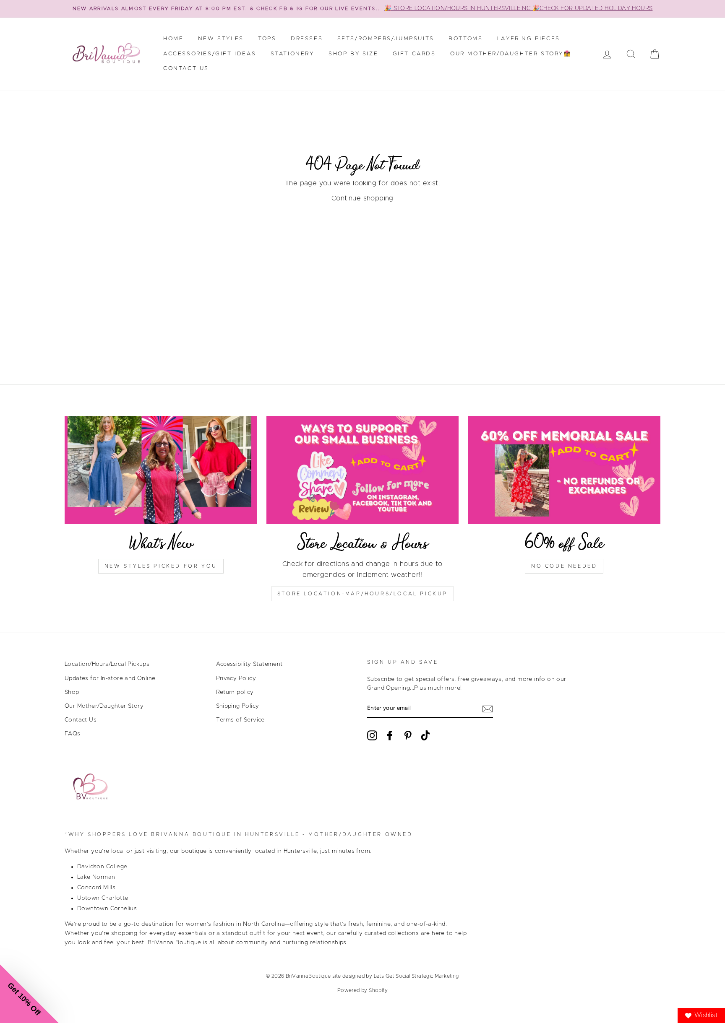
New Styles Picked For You (160, 566)
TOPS (267, 39)
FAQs (73, 734)
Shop (72, 692)
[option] (362, 8)
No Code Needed (564, 566)
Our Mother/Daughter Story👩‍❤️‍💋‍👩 (510, 54)
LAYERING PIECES (528, 39)
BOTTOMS (465, 39)
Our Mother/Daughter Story (104, 706)
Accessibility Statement (249, 664)
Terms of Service (240, 720)
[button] (29, 993)
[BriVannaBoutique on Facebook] (390, 735)
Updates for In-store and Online (110, 678)
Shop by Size (353, 54)
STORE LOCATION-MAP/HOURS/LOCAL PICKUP (362, 593)
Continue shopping (362, 198)
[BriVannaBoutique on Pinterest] (408, 735)
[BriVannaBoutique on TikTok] (425, 735)
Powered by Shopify (362, 990)
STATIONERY (292, 54)
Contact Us (186, 68)
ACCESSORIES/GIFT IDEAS (209, 54)
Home (173, 39)
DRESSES (307, 39)
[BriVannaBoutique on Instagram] (372, 735)
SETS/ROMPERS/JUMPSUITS (385, 39)
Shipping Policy (237, 706)
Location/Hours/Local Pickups (107, 664)
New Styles (221, 39)
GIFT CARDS (414, 54)
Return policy (235, 692)
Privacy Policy (236, 678)
